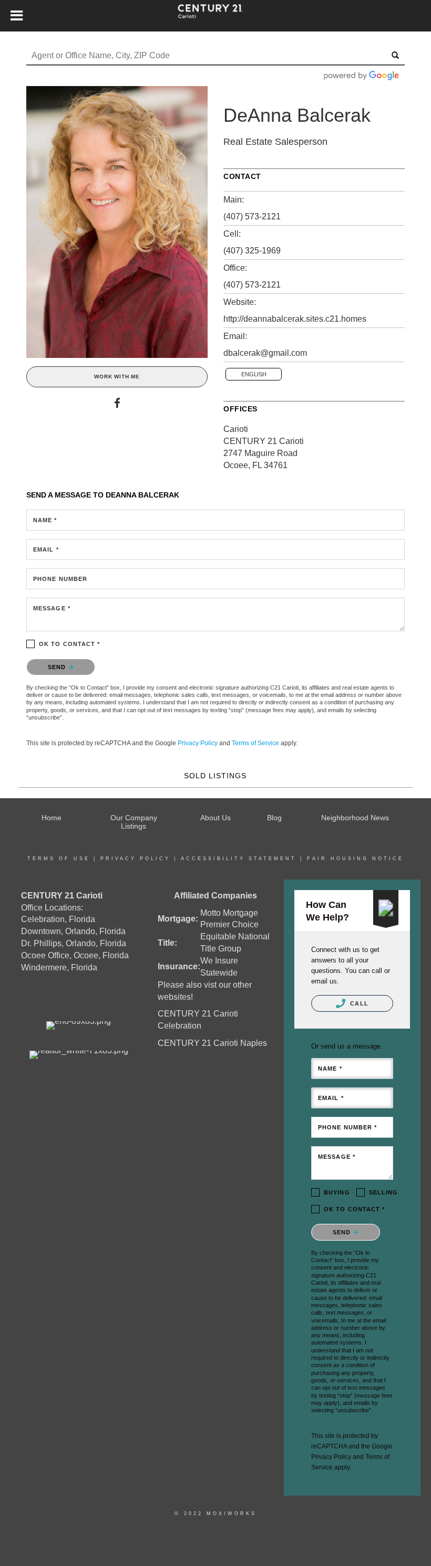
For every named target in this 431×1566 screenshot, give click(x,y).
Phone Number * (347, 1127)
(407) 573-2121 (252, 216)
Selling (383, 1192)
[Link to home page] (215, 15)
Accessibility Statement (238, 858)
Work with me (117, 376)
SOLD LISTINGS (215, 775)
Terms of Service (255, 743)
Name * (45, 520)
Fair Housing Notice (355, 858)
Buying (337, 1192)
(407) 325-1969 (252, 250)
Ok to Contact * (69, 644)
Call (358, 1003)
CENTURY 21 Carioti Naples (212, 1043)
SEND (58, 667)
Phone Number (60, 579)
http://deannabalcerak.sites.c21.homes (294, 318)
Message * (51, 608)
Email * (46, 549)
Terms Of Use (58, 858)
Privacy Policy (198, 743)
